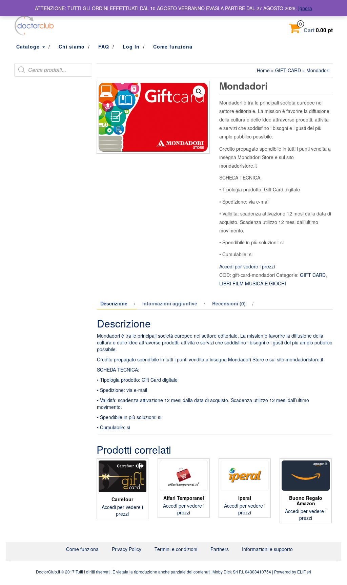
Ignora (305, 8)
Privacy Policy (126, 549)
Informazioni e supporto (267, 549)
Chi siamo (72, 46)
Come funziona (172, 46)
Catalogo (29, 46)
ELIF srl (304, 571)
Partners (219, 549)
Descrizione (113, 303)
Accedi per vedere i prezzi (247, 266)
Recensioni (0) (229, 303)
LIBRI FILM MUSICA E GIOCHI (252, 283)
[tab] (117, 303)
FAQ (103, 46)
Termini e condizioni (176, 549)
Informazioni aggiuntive (169, 303)
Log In (131, 46)
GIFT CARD (288, 70)
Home (263, 70)
